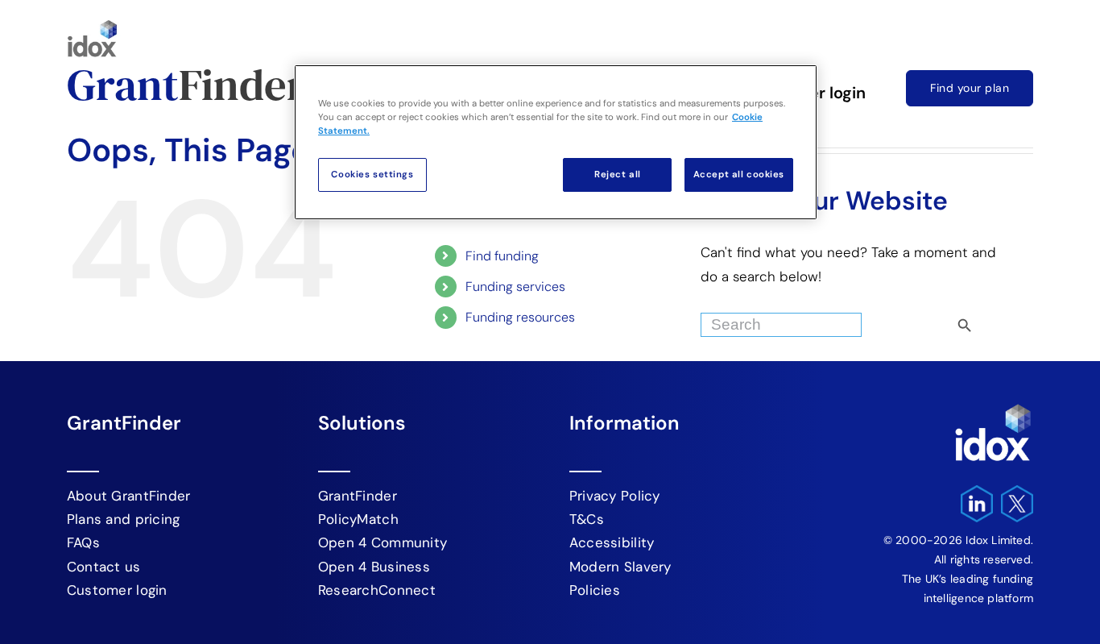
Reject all (617, 174)
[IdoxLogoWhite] (993, 408)
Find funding (502, 255)
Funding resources (520, 317)
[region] (555, 142)
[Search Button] (992, 320)
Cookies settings (372, 174)
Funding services (515, 286)
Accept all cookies (738, 174)
